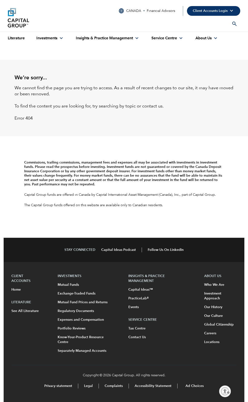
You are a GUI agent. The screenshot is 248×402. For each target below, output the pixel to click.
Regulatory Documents (76, 311)
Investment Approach (212, 296)
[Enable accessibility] (225, 391)
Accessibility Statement (153, 386)
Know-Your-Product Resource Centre (81, 340)
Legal (88, 386)
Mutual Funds (68, 285)
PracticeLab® (138, 298)
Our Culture (213, 316)
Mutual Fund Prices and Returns (83, 302)
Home (16, 289)
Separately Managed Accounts (82, 351)
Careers (210, 333)
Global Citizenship (219, 324)
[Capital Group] (44, 17)
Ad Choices (194, 386)
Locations (211, 342)
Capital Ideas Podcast (118, 250)
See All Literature (25, 311)
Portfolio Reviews (71, 328)
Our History (213, 307)
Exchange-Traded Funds (76, 293)
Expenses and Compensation (81, 319)
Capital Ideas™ (140, 289)
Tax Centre (137, 328)
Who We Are (214, 285)
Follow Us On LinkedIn (166, 250)
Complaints (114, 386)
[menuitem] (16, 38)
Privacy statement (58, 386)
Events (133, 307)
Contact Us (137, 337)
